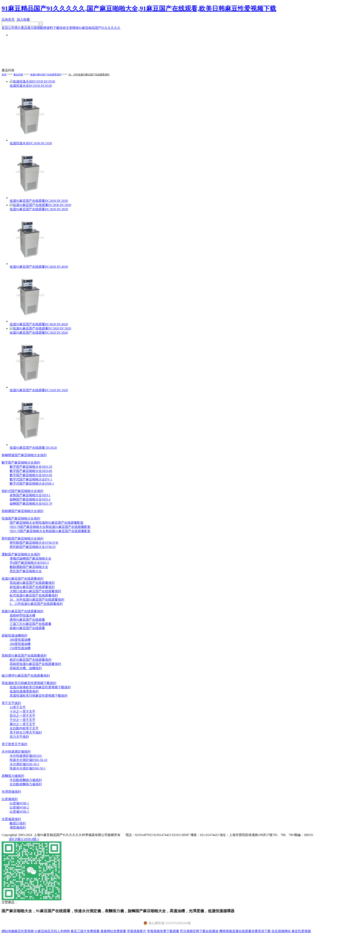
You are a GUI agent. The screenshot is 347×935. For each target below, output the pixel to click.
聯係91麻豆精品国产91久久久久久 (96, 27)
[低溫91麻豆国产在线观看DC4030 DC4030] (30, 263)
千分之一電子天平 (22, 720)
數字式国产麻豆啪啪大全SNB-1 (32, 483)
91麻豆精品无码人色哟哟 (52, 931)
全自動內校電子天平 (24, 728)
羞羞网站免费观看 (113, 931)
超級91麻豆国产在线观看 (27, 628)
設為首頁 (8, 19)
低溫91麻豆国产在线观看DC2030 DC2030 (39, 200)
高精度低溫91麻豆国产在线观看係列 (35, 664)
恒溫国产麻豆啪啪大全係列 (21, 518)
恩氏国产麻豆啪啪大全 (26, 571)
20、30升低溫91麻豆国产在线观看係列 (37, 599)
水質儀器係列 (11, 819)
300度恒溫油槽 (20, 639)
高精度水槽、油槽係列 (26, 668)
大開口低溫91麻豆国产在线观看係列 (35, 591)
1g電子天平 (18, 707)
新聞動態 (40, 27)
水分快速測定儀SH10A (26, 755)
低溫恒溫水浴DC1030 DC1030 (31, 143)
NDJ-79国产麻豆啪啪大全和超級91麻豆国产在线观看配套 (50, 531)
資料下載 (53, 27)
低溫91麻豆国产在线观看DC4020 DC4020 (39, 324)
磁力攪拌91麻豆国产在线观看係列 (26, 675)
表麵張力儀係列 (13, 775)
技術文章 (65, 27)
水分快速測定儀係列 (16, 751)
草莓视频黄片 (136, 931)
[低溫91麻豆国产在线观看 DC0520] (30, 444)
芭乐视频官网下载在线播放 (199, 931)
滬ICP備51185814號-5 (24, 839)
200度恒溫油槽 (20, 644)
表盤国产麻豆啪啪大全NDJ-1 (30, 495)
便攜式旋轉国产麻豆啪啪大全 (30, 558)
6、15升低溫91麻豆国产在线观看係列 (36, 603)
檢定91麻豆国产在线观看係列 (30, 659)
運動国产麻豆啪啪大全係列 (21, 554)
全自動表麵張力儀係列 (26, 784)
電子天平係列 (11, 703)
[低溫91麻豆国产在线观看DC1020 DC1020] (30, 387)
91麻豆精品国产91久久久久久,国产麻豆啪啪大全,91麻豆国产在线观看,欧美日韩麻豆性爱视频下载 (139, 8)
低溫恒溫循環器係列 (24, 691)
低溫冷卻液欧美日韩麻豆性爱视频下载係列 (40, 687)
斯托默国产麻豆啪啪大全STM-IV (33, 547)
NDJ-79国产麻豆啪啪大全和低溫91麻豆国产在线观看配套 (50, 527)
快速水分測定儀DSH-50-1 (28, 768)
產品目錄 (18, 74)
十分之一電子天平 (22, 711)
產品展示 (27, 27)
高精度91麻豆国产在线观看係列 (24, 655)
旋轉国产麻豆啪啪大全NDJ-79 (31, 503)
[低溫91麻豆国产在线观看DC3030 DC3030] (40, 205)
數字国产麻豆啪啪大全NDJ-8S (31, 471)
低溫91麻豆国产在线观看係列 (45, 74)
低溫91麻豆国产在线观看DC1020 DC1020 (39, 390)
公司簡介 (14, 27)
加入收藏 (23, 19)
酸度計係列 (18, 823)
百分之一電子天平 (22, 715)
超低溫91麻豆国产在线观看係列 (32, 587)
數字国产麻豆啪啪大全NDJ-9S (31, 475)
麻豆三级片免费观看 (85, 931)
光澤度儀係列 (11, 791)
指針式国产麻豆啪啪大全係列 (22, 491)
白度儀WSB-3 (19, 811)
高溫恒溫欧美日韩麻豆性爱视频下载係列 (38, 695)
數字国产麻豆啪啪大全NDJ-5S (31, 466)
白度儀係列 (10, 799)
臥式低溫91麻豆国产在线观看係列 (34, 595)
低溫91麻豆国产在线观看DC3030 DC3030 (39, 209)
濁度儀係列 (18, 827)
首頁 (5, 27)
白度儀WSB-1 (19, 803)
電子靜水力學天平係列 (26, 732)
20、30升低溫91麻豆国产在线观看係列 (88, 74)
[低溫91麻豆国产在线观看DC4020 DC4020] (30, 321)
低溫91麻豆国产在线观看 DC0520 (33, 447)
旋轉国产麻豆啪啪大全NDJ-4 (30, 499)
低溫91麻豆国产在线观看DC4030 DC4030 (39, 266)
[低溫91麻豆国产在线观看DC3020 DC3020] (40, 328)
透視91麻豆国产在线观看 (27, 619)
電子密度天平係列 (14, 744)
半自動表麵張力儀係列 (26, 780)
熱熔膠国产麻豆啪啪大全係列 (22, 511)
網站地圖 (8, 931)
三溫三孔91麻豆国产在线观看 (30, 624)
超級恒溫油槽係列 (14, 635)
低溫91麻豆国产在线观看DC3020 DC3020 (39, 332)
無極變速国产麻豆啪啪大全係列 (24, 455)
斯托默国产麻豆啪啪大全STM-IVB (34, 542)
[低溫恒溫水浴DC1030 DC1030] (30, 140)
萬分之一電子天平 (22, 724)
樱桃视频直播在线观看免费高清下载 (245, 931)
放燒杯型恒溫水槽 (22, 615)
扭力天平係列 (19, 736)
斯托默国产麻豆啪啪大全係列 (22, 538)
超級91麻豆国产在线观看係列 (22, 611)
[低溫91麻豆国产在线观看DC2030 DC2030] (30, 197)
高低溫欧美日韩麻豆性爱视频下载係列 (29, 683)
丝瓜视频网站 (281, 931)
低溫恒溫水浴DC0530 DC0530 (31, 85)
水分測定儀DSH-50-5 (24, 764)
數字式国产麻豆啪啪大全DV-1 (31, 479)
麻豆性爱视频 (24, 931)
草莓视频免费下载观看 (163, 931)
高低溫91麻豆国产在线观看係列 (32, 582)
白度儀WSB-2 (19, 807)
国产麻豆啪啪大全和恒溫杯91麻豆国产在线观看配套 (47, 522)
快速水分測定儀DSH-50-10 (28, 760)
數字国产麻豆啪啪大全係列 (21, 462)
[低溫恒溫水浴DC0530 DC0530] (32, 81)
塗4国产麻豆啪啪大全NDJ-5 (29, 562)
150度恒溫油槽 (20, 648)
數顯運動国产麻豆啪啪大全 (29, 567)
